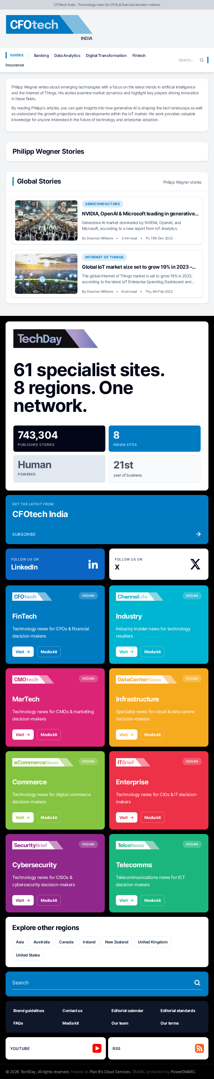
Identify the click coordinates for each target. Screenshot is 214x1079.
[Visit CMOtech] (43, 679)
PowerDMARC (183, 1071)
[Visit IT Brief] (146, 762)
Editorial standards (177, 1010)
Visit (20, 651)
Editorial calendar (127, 1010)
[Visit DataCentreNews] (146, 679)
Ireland (89, 941)
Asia (20, 941)
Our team (119, 1023)
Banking (41, 55)
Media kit (49, 651)
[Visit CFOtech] (43, 596)
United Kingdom (152, 941)
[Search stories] (197, 982)
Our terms (169, 1023)
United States (28, 955)
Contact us (72, 1010)
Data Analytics (67, 55)
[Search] (201, 60)
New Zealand (116, 941)
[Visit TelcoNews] (146, 845)
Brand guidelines (28, 1010)
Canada (66, 941)
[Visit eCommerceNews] (43, 762)
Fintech (139, 55)
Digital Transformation (106, 55)
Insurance (15, 65)
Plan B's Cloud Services (110, 1071)
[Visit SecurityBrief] (43, 845)
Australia (41, 941)
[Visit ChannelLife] (146, 596)
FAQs (18, 1023)
